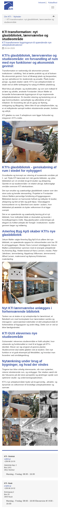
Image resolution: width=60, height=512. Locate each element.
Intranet (41, 2)
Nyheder (17, 16)
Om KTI (7, 16)
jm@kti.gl (7, 486)
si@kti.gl (7, 459)
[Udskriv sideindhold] (53, 16)
